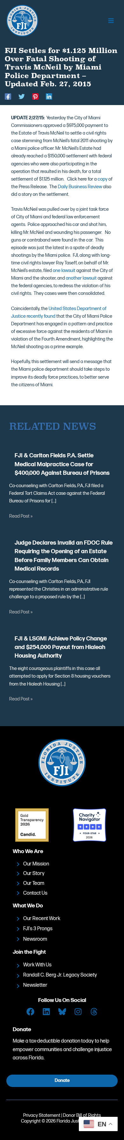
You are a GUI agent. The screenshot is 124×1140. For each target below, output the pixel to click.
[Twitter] (21, 96)
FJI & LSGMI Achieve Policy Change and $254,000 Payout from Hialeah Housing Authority (61, 647)
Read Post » (20, 516)
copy (103, 179)
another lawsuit (81, 278)
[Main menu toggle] (111, 20)
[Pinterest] (35, 96)
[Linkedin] (49, 96)
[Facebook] (8, 96)
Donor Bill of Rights (82, 1115)
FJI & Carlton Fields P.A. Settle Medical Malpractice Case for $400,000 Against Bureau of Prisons (62, 464)
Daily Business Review (80, 186)
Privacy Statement (41, 1115)
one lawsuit (64, 270)
